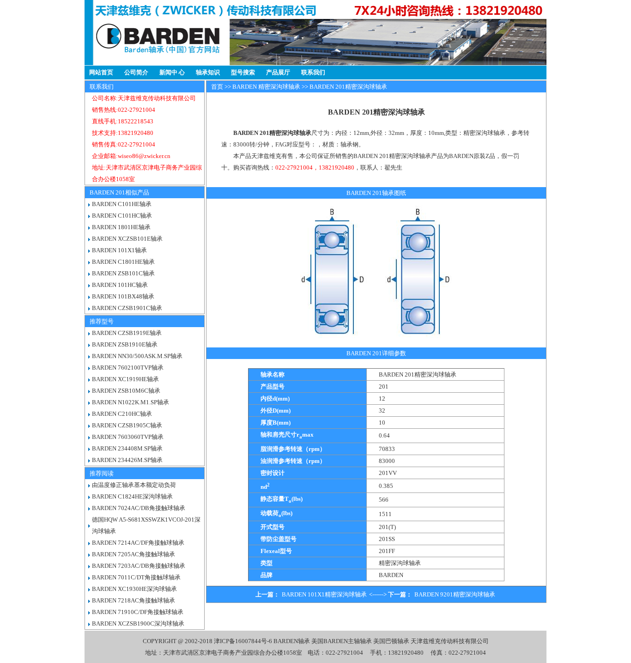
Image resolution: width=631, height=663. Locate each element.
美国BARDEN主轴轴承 (341, 641)
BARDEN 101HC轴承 (120, 284)
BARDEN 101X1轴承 (119, 250)
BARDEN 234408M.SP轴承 (127, 448)
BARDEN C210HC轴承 (122, 413)
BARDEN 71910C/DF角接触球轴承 (137, 611)
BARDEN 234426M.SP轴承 (127, 459)
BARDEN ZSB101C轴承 (123, 273)
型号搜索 (243, 72)
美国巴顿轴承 (391, 641)
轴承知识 (208, 72)
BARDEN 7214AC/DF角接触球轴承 (138, 542)
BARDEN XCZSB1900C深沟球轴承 (138, 623)
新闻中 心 (172, 72)
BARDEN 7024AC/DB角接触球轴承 (138, 508)
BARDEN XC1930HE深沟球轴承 (134, 588)
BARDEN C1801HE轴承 (123, 261)
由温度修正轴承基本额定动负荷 (134, 484)
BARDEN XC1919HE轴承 (125, 379)
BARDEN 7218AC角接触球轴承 (133, 600)
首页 (217, 86)
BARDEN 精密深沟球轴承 (266, 86)
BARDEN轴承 (291, 641)
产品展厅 (278, 72)
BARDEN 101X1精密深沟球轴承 (324, 594)
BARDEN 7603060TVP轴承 (128, 436)
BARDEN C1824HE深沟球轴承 (132, 496)
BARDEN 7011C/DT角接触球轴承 (136, 577)
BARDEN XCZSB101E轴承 (127, 238)
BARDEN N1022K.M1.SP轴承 (130, 402)
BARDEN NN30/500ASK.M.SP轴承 (137, 356)
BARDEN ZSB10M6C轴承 (126, 390)
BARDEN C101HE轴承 (122, 204)
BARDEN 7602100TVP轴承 (128, 367)
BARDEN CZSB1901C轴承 (127, 307)
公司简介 (136, 72)
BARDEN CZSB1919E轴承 (127, 332)
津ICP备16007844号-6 (243, 641)
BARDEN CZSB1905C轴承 (127, 425)
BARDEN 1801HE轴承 (121, 227)
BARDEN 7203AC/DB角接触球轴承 (138, 565)
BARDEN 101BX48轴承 (123, 296)
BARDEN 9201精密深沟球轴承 (454, 594)
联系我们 (313, 72)
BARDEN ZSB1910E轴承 (125, 344)
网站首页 (101, 72)
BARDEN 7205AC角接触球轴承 (133, 554)
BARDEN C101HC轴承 (122, 215)
